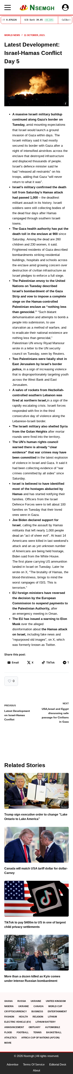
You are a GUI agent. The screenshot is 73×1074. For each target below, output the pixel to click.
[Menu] (7, 7)
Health (23, 1016)
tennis (37, 1032)
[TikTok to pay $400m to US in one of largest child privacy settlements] (36, 899)
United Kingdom (56, 1001)
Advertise (12, 1064)
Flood (8, 1032)
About (36, 1070)
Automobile (52, 1027)
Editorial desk (57, 1064)
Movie (7, 1043)
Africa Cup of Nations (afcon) (40, 1037)
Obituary (34, 1027)
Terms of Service (34, 1064)
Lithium (52, 1016)
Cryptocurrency (15, 1011)
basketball (54, 1032)
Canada (39, 1006)
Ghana (8, 1001)
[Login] (65, 7)
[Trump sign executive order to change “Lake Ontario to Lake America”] (36, 791)
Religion (38, 1016)
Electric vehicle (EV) (17, 1022)
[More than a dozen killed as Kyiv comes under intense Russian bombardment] (36, 953)
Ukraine (36, 1001)
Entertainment (57, 1011)
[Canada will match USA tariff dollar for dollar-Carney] (36, 845)
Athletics (10, 1037)
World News (12, 35)
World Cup (55, 1006)
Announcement (14, 1027)
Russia (21, 1001)
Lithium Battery (46, 1022)
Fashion (9, 1016)
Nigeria (9, 1006)
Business (37, 1011)
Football (23, 1032)
